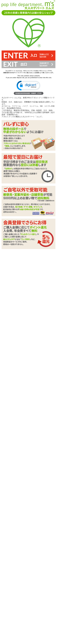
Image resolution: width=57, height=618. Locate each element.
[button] (28, 85)
